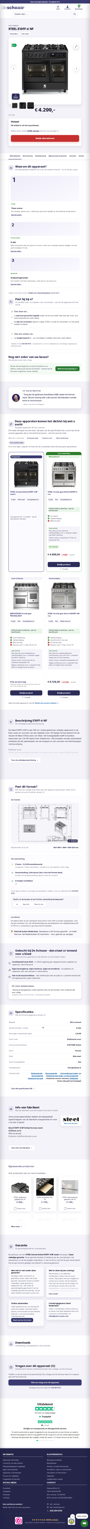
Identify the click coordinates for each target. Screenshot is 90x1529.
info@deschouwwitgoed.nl (62, 1291)
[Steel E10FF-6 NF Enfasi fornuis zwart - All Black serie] (14, 106)
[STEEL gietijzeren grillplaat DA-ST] (20, 1187)
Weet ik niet (38, 904)
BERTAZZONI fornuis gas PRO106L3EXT (20, 615)
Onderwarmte (36, 1073)
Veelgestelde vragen (55, 1479)
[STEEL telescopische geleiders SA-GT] (70, 1187)
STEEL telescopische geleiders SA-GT (70, 1198)
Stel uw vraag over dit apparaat (45, 1382)
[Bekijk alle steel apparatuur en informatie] (71, 1120)
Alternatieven (15, 156)
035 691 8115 (26, 344)
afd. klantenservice (57, 1507)
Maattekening (40, 156)
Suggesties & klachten (11, 1479)
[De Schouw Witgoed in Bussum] (13, 7)
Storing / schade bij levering (57, 1466)
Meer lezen (15, 1226)
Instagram (7, 1491)
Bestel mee (21, 1208)
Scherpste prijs (32, 438)
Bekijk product (63, 564)
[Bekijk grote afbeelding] (76, 46)
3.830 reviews (50, 1413)
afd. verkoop (55, 1504)
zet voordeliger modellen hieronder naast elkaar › (52, 338)
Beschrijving (28, 156)
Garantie (72, 156)
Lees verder (53, 1294)
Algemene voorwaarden (12, 1473)
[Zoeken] (74, 14)
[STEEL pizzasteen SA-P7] (45, 1187)
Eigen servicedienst (10, 1470)
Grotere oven (47, 438)
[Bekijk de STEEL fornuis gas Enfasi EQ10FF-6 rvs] (64, 474)
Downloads (83, 156)
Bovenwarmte (51, 1073)
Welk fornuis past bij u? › (67, 369)
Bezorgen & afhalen (54, 1460)
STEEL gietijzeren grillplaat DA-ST (20, 1198)
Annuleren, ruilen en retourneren (59, 1470)
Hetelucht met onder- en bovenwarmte (62, 1076)
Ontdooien (74, 1078)
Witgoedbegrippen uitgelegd (14, 1466)
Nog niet (26, 904)
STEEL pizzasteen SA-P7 (45, 1198)
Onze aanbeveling (16, 443)
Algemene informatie (11, 1460)
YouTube (6, 1498)
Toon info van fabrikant (20, 1148)
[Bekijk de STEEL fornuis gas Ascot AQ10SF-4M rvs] (64, 596)
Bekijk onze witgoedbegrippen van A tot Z (43, 293)
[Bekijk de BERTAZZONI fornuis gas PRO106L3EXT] (26, 596)
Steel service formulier (22, 1320)
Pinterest (6, 1495)
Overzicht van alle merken (13, 1463)
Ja (17, 904)
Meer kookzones (62, 438)
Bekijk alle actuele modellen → (46, 703)
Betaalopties (51, 1463)
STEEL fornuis (33, 131)
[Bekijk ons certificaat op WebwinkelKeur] (18, 1521)
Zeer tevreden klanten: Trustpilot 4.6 (45, 2)
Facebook (6, 1488)
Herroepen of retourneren (56, 1473)
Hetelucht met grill (35, 1078)
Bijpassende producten (58, 156)
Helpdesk (50, 1476)
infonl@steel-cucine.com (58, 1316)
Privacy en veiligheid (11, 1476)
